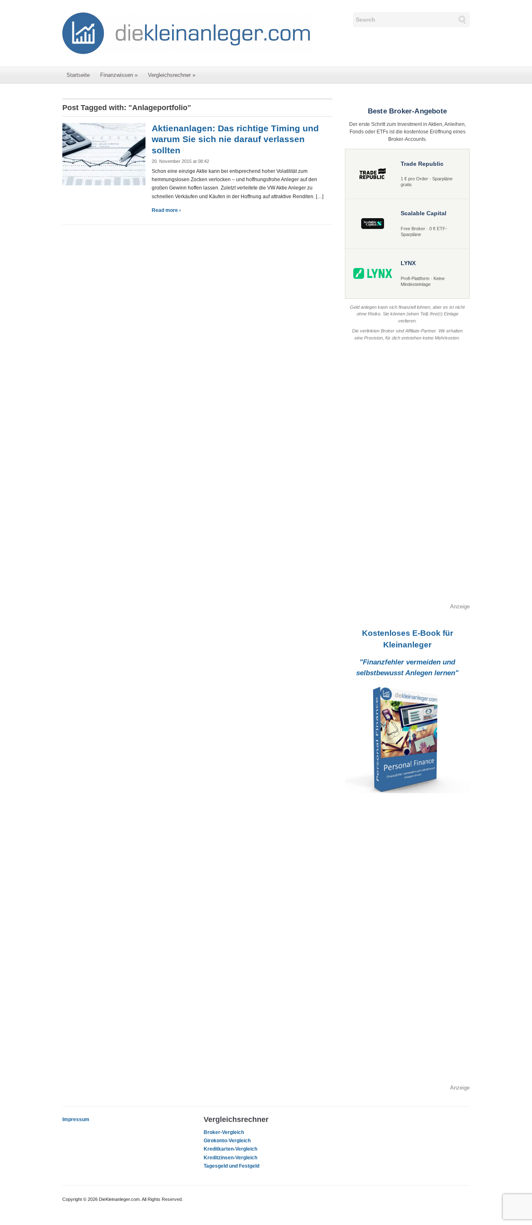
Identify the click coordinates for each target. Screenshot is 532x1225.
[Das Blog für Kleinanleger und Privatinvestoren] (187, 33)
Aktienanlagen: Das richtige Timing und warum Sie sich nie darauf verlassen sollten (235, 139)
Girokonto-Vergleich (227, 1141)
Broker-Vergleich (224, 1132)
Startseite (78, 75)
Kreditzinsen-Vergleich (230, 1158)
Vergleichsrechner (171, 75)
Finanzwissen (119, 75)
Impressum (75, 1119)
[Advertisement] (407, 478)
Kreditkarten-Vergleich (230, 1149)
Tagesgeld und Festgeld (231, 1166)
